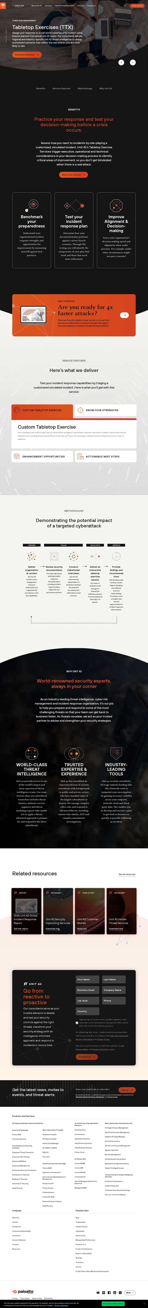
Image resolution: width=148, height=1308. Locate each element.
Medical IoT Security (19, 1179)
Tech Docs (79, 1262)
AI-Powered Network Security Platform (27, 1123)
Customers (16, 1236)
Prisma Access (48, 1188)
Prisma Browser (48, 1192)
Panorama (46, 1157)
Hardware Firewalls (50, 1134)
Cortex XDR (79, 1168)
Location (15, 1244)
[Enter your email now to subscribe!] (96, 1090)
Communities (80, 1222)
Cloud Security (80, 1130)
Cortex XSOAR (80, 1172)
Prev (121, 62)
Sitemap (79, 1258)
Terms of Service (101, 1049)
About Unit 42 (36, 6)
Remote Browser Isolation (52, 1201)
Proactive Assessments (114, 1181)
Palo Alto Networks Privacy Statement (90, 1097)
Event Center (81, 1236)
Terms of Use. (103, 1039)
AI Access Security (19, 1139)
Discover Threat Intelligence (115, 1195)
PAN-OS (45, 1152)
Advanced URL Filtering (20, 1157)
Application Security (82, 1139)
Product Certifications (84, 1249)
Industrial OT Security (20, 1184)
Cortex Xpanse (80, 1177)
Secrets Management (113, 1154)
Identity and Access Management (117, 1132)
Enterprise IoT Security (20, 1175)
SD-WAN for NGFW (50, 1148)
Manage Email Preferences (85, 1240)
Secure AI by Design (20, 1130)
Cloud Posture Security (83, 1143)
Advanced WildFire (19, 1161)
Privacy (15, 1298)
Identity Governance (112, 1141)
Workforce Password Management (117, 1146)
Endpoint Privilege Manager (115, 1137)
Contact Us (16, 1227)
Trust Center (25, 1298)
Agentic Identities (111, 1150)
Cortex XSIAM (80, 1163)
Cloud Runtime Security (83, 1148)
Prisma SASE (47, 1168)
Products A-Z (81, 1244)
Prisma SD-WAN (48, 1197)
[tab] (6, 30)
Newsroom (16, 1249)
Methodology (85, 88)
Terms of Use (37, 1298)
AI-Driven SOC (80, 1159)
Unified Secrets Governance (115, 1159)
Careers (15, 1222)
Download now (53, 929)
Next (133, 62)
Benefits (40, 88)
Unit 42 (78, 1267)
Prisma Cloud (79, 1152)
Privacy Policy (82, 1049)
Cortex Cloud (79, 1134)
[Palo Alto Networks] (19, 5)
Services (48, 6)
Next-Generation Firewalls (53, 1130)
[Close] (144, 1303)
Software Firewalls (49, 1139)
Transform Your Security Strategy (117, 1190)
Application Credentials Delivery (117, 1163)
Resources (91, 6)
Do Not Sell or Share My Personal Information (92, 1271)
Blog (77, 1218)
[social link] (98, 1292)
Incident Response (112, 1186)
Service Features (61, 88)
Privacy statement (61, 1305)
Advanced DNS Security (21, 1166)
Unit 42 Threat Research (64, 6)
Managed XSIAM (80, 1188)
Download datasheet (25, 55)
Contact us (85, 1057)
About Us (15, 1218)
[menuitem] (21, 6)
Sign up (125, 1090)
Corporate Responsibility (21, 1231)
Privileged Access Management (116, 1128)
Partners (80, 6)
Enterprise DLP (48, 1183)
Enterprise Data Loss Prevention (24, 1170)
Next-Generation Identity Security (118, 1123)
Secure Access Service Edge (54, 1163)
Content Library (81, 1227)
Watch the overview (71, 175)
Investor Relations (19, 1240)
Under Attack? (137, 6)
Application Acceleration (52, 1172)
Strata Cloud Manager (51, 1143)
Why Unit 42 (105, 88)
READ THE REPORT (124, 315)
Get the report (21, 929)
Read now (82, 929)
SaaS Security (17, 1188)
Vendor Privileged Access (114, 1168)
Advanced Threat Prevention (23, 1152)
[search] (125, 5)
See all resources (127, 874)
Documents (48, 1298)
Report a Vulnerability (84, 1253)
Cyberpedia (80, 1231)
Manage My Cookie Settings (113, 1304)
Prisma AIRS (16, 1135)
